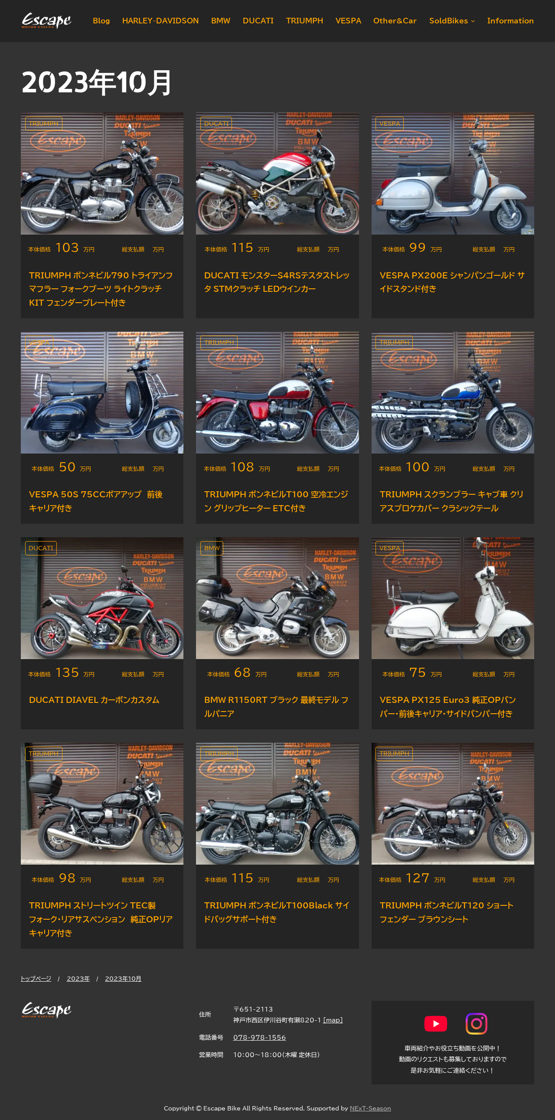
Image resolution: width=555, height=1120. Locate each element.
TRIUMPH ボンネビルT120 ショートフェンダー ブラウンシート (446, 912)
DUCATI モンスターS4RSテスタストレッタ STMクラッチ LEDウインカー (276, 282)
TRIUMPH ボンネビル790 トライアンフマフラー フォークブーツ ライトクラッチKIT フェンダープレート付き (101, 289)
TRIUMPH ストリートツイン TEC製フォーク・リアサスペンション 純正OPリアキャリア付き (101, 919)
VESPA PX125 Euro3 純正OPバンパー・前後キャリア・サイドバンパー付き (448, 707)
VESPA (389, 124)
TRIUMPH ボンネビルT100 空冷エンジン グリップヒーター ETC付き (276, 501)
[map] (333, 1020)
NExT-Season (370, 1108)
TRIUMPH (44, 124)
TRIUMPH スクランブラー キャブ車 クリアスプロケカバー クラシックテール (451, 501)
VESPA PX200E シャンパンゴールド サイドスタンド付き (452, 282)
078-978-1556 (259, 1037)
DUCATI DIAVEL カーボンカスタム (94, 700)
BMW (212, 548)
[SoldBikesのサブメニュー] (471, 20)
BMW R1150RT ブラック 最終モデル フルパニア (276, 707)
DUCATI (216, 124)
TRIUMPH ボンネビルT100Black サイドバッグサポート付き (276, 912)
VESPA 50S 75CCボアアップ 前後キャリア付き (96, 501)
